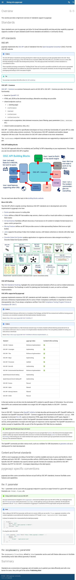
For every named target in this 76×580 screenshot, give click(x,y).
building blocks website (35, 198)
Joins (6, 232)
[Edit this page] (73, 11)
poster (53, 434)
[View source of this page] (70, 11)
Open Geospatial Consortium (51, 47)
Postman (49, 433)
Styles (6, 215)
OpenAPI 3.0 (15, 95)
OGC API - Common (7, 89)
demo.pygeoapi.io (27, 499)
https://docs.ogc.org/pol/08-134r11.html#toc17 (20, 318)
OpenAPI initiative (29, 412)
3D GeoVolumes (9, 221)
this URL (19, 417)
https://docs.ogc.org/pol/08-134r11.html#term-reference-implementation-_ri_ (27, 334)
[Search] (73, 2)
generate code (65, 444)
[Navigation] (2, 2)
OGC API (21, 47)
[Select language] (69, 2)
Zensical (9, 578)
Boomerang (6, 436)
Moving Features (9, 226)
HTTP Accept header (10, 501)
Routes (6, 212)
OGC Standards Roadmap (12, 285)
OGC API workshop (30, 80)
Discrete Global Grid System (13, 237)
